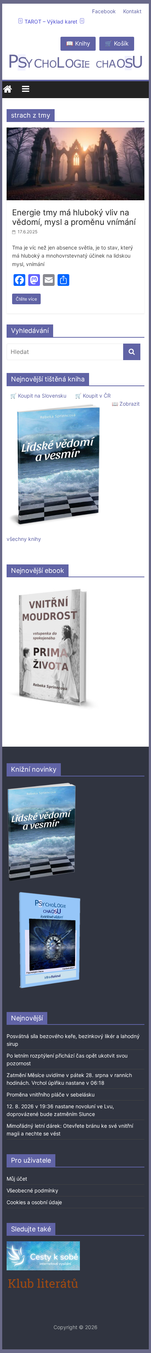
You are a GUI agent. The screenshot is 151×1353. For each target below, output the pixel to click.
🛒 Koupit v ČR (93, 395)
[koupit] (50, 893)
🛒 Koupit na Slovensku (38, 395)
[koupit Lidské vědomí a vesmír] (42, 785)
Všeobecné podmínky (32, 1190)
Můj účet (17, 1179)
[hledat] (131, 352)
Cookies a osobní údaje (34, 1202)
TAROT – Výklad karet (51, 21)
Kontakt (132, 11)
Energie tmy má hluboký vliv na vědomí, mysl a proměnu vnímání (74, 217)
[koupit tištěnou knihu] (57, 404)
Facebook (104, 11)
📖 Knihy (78, 43)
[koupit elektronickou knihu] (53, 587)
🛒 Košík (117, 43)
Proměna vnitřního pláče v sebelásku (51, 1094)
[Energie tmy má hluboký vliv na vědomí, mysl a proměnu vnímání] (75, 132)
